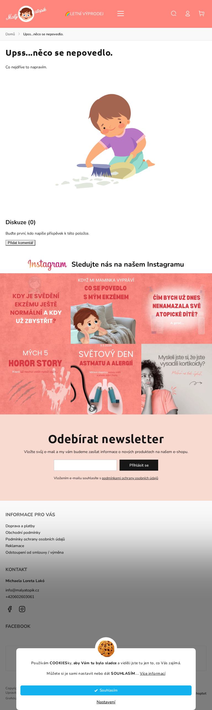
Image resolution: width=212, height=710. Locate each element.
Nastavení (106, 702)
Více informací (152, 673)
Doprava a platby (20, 526)
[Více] (120, 13)
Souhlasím (109, 690)
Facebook (10, 609)
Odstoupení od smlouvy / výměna (34, 552)
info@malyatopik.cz (22, 590)
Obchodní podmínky (23, 532)
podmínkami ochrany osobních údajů (130, 478)
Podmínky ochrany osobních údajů (35, 539)
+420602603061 (20, 596)
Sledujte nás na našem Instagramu (127, 264)
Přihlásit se (139, 465)
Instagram (22, 609)
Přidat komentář (20, 243)
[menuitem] (87, 14)
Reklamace (15, 545)
